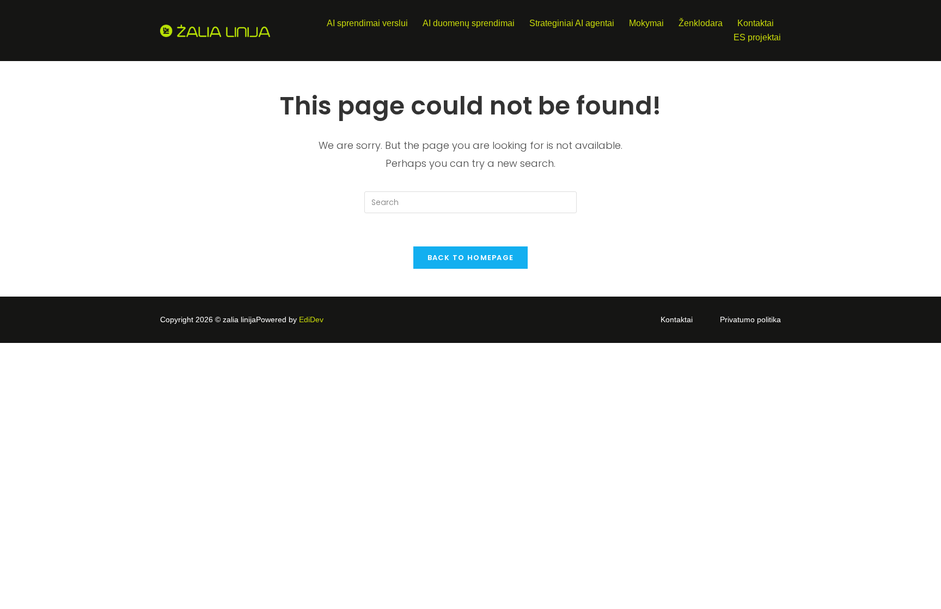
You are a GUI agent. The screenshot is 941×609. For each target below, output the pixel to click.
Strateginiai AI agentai (571, 23)
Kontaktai (755, 23)
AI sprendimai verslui (367, 23)
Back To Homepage (470, 257)
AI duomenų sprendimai (469, 23)
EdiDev (311, 319)
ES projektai (757, 37)
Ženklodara (701, 23)
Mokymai (646, 23)
